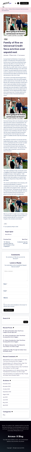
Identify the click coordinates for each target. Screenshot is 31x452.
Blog (6, 39)
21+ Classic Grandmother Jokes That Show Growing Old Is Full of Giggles (14, 341)
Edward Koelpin (6, 363)
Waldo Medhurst (7, 359)
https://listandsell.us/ (8, 370)
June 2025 (5, 399)
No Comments (22, 55)
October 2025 (6, 389)
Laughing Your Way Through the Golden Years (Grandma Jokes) (15, 350)
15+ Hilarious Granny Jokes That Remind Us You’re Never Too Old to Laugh (14, 345)
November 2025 (7, 386)
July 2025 (5, 397)
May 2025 (5, 402)
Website (6, 297)
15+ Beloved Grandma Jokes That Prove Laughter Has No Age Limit (13, 331)
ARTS (5, 223)
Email (5, 291)
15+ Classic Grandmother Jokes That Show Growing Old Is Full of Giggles (14, 336)
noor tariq (5, 366)
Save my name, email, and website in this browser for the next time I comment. (15, 305)
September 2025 (7, 391)
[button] (24, 3)
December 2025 (7, 383)
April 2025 (5, 405)
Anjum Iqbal (9, 232)
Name (5, 284)
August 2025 (6, 394)
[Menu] (3, 6)
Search (5, 318)
